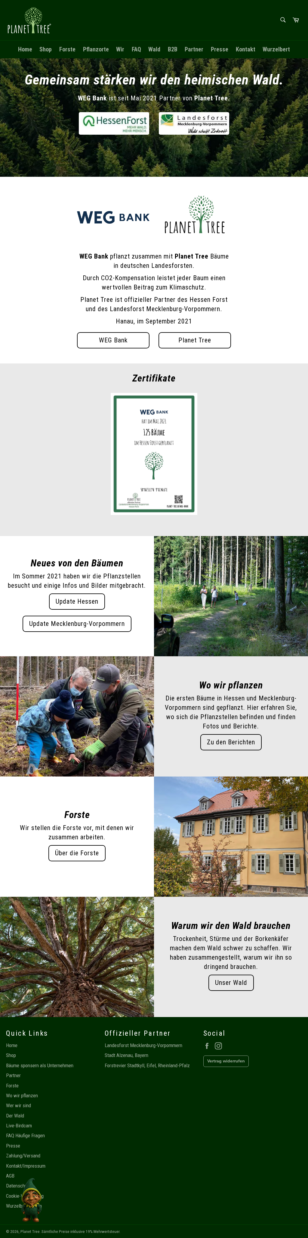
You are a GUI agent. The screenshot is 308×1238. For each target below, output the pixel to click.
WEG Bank (113, 340)
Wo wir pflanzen (22, 1095)
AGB (10, 1176)
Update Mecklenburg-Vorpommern (77, 623)
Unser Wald (231, 982)
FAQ (136, 49)
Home (25, 49)
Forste (67, 49)
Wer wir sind (18, 1105)
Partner (194, 49)
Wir (120, 49)
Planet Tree (194, 340)
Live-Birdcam (19, 1126)
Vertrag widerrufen (226, 1061)
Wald (154, 49)
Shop (45, 49)
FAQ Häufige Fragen (25, 1135)
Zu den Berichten (231, 742)
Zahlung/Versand (23, 1156)
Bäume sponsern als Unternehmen (39, 1065)
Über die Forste (77, 853)
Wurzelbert (276, 49)
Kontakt (245, 49)
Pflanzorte (96, 49)
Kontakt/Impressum (25, 1166)
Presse (219, 49)
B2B (172, 49)
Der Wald (15, 1116)
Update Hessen (77, 601)
